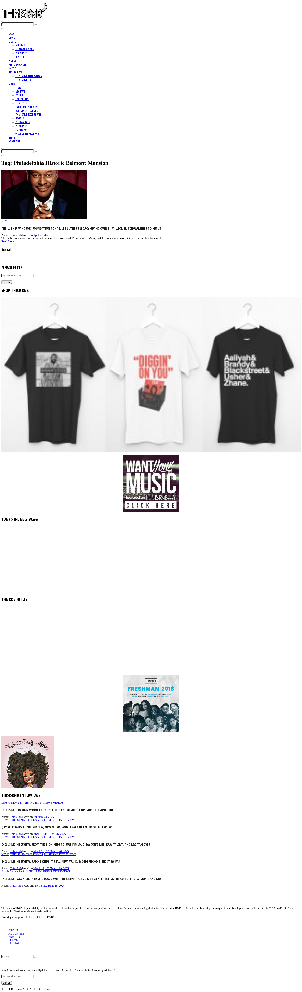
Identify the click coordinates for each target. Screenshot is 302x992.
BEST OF (19, 57)
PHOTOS (13, 68)
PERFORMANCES (17, 65)
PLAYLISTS (21, 53)
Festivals (23, 871)
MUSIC (12, 41)
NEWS (11, 38)
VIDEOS (12, 61)
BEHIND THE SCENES (26, 111)
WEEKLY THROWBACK (27, 134)
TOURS (19, 95)
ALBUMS (20, 45)
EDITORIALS (22, 99)
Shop (11, 34)
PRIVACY (14, 936)
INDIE (11, 137)
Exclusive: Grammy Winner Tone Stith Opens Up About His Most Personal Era (57, 810)
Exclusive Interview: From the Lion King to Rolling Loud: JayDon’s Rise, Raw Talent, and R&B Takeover (75, 844)
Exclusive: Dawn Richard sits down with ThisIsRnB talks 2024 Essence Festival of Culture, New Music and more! (83, 878)
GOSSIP (19, 118)
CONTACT (15, 943)
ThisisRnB (16, 235)
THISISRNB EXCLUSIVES (28, 114)
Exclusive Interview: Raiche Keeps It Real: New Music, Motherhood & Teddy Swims (60, 861)
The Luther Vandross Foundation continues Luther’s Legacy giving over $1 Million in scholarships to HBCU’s (81, 228)
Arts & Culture (9, 871)
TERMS (13, 939)
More (11, 84)
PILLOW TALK (22, 122)
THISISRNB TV (23, 80)
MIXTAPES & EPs (24, 49)
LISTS (18, 88)
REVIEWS (20, 91)
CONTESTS (21, 103)
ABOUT (13, 930)
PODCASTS (21, 126)
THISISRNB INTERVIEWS (28, 76)
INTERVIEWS (15, 72)
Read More (7, 241)
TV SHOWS (21, 130)
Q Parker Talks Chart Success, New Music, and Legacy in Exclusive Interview (56, 827)
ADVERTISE (14, 141)
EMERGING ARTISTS (26, 107)
